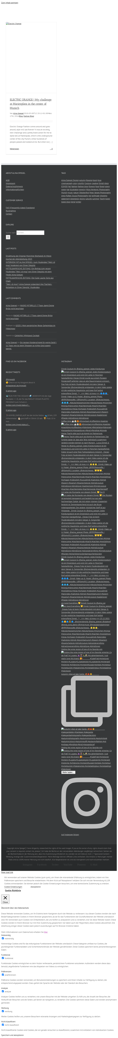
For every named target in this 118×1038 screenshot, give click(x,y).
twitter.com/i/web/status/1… (18, 405)
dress (106, 183)
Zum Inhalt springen (9, 2)
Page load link (7, 872)
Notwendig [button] (6, 935)
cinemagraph (66, 183)
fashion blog (83, 186)
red (89, 195)
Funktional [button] (5, 955)
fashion (74, 186)
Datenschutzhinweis (14, 186)
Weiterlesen (14, 149)
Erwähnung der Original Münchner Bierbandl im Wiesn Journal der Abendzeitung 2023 (28, 257)
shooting (103, 195)
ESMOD (64, 186)
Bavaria (89, 180)
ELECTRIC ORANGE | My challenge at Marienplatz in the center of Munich (30, 104)
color (75, 183)
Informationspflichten (15, 189)
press (63, 195)
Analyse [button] (4, 988)
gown (107, 186)
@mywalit (10, 379)
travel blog (65, 202)
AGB (8, 180)
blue (99, 180)
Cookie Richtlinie (13, 890)
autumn (82, 180)
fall (69, 186)
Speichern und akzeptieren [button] (12, 1035)
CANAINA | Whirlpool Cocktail (27, 335)
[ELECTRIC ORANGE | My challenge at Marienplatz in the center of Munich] (31, 57)
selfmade (96, 195)
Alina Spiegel (18, 113)
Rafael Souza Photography (77, 195)
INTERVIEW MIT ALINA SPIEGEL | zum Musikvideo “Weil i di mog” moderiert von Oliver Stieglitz (30, 264)
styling (82, 198)
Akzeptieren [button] (36, 887)
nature (76, 192)
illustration (74, 189)
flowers (92, 186)
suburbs (88, 198)
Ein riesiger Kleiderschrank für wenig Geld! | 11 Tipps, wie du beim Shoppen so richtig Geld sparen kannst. (31, 345)
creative (95, 183)
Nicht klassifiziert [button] (8, 1021)
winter (78, 202)
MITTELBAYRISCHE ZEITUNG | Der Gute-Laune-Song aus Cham (29, 279)
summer (95, 198)
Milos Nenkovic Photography (98, 189)
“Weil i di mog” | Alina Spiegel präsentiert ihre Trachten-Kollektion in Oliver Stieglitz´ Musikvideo (29, 286)
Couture (88, 183)
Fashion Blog (29, 116)
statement (65, 198)
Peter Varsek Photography (100, 192)
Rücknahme (11, 210)
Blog (21, 116)
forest (102, 186)
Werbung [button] (5, 1008)
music (70, 192)
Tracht (102, 198)
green (63, 189)
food (97, 186)
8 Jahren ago (11, 391)
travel (107, 198)
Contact (9, 214)
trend (73, 202)
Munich (64, 192)
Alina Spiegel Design (70, 180)
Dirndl (101, 183)
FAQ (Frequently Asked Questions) (20, 207)
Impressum (10, 183)
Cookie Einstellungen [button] (13, 887)
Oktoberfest (84, 192)
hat (68, 189)
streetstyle (74, 198)
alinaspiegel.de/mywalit (16, 385)
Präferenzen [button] (6, 971)
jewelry (82, 189)
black (95, 180)
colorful (80, 183)
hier (46, 932)
